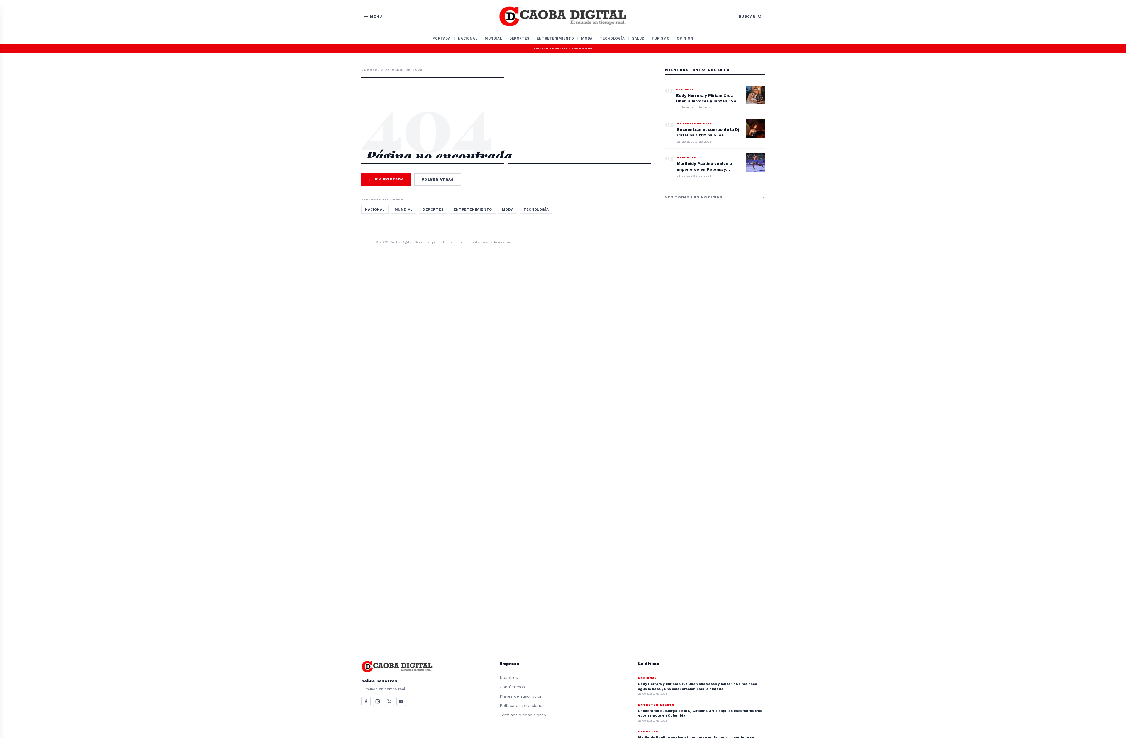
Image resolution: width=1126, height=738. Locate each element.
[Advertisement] (506, 103)
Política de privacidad (521, 705)
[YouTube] (401, 701)
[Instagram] (377, 701)
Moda (586, 38)
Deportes (519, 38)
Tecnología (612, 38)
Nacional (468, 38)
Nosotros (509, 677)
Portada (441, 38)
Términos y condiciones (523, 715)
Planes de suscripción (521, 696)
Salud (638, 38)
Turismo (660, 38)
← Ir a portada (386, 179)
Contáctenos (512, 686)
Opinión (685, 38)
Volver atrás (438, 179)
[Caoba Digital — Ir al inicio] (562, 16)
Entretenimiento (555, 38)
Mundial (493, 38)
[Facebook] (366, 701)
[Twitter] (389, 701)
